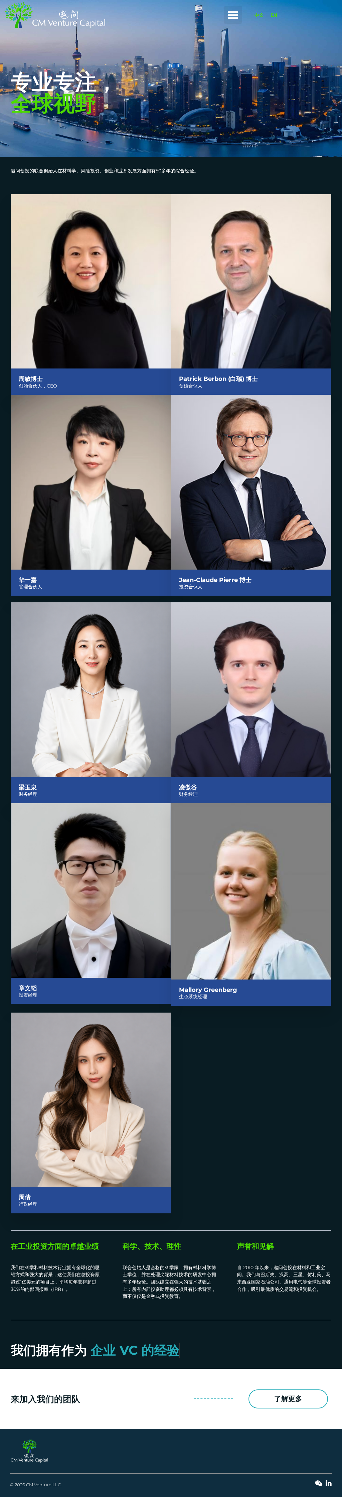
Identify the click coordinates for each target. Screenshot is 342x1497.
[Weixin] (318, 1483)
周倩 (25, 1197)
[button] (233, 15)
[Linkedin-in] (328, 1483)
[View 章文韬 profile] (91, 978)
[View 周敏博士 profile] (91, 368)
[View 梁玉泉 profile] (91, 777)
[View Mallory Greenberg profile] (251, 979)
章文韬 (28, 988)
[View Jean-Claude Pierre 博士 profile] (251, 569)
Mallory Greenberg (208, 989)
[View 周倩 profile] (91, 1187)
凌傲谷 (188, 787)
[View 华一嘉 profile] (91, 569)
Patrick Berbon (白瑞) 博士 (218, 378)
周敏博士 (31, 378)
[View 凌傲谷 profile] (251, 777)
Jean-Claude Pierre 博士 (215, 579)
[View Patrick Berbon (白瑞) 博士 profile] (251, 368)
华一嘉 (28, 579)
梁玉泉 (28, 787)
